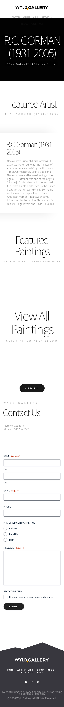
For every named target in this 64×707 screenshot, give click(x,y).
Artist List (25, 669)
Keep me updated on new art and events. (31, 597)
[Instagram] (32, 681)
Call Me (13, 528)
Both (11, 539)
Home (10, 669)
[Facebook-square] (25, 681)
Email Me (13, 534)
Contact (27, 672)
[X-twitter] (38, 681)
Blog (51, 669)
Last (5, 482)
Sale (40, 672)
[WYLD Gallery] (32, 8)
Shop (40, 669)
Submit (14, 606)
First (5, 469)
